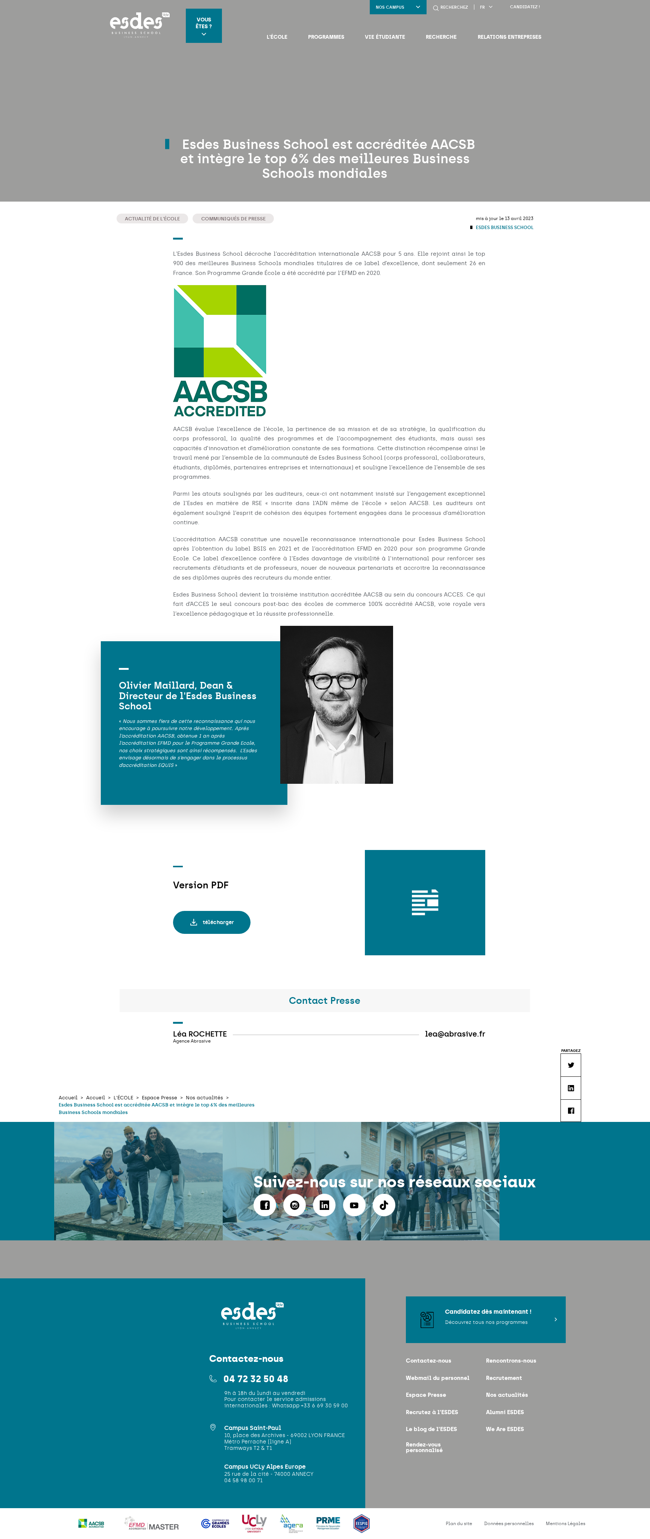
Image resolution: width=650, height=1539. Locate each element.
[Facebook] (265, 1205)
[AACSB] (92, 1528)
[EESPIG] (361, 1528)
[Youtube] (354, 1205)
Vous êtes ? (204, 23)
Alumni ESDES (505, 1412)
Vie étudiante (385, 36)
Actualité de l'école (152, 219)
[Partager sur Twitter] (570, 1064)
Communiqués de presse (233, 219)
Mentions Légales (565, 1523)
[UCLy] (255, 1528)
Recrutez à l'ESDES (432, 1412)
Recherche (441, 36)
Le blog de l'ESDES (431, 1429)
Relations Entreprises (509, 36)
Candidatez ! (525, 7)
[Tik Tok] (384, 1205)
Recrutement (504, 1378)
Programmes (326, 36)
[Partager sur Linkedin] (570, 1087)
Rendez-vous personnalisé (424, 1447)
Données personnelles (509, 1523)
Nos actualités (507, 1395)
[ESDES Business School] (137, 25)
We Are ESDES (505, 1429)
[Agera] (292, 1528)
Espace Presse (426, 1395)
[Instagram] (294, 1205)
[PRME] (329, 1528)
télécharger (218, 922)
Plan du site (459, 1523)
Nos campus (390, 7)
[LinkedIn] (324, 1205)
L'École (277, 36)
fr (482, 7)
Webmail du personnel (437, 1378)
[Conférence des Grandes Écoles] (216, 1528)
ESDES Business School (504, 227)
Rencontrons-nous (511, 1360)
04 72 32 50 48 (255, 1378)
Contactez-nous (428, 1360)
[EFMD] (153, 1528)
